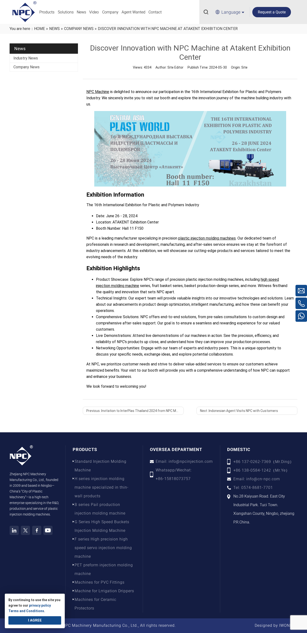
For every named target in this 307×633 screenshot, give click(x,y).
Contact (155, 12)
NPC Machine (97, 91)
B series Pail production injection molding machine (100, 509)
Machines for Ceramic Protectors (95, 603)
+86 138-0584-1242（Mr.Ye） (261, 470)
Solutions (66, 12)
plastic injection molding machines (207, 238)
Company (110, 12)
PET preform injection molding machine (104, 569)
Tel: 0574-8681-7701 (253, 487)
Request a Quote (272, 12)
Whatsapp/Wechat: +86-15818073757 (174, 474)
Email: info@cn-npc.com (256, 479)
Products (46, 12)
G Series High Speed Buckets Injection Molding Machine (102, 526)
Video (94, 12)
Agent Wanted (133, 12)
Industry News (25, 58)
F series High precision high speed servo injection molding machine (103, 548)
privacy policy (40, 605)
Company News (26, 67)
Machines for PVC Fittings (99, 582)
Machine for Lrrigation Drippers (104, 591)
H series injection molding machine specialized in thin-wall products (102, 487)
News (81, 12)
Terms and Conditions (26, 611)
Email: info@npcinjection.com (184, 461)
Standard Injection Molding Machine (100, 465)
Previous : (135, 411)
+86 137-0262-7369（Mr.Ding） (263, 461)
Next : (239, 411)
